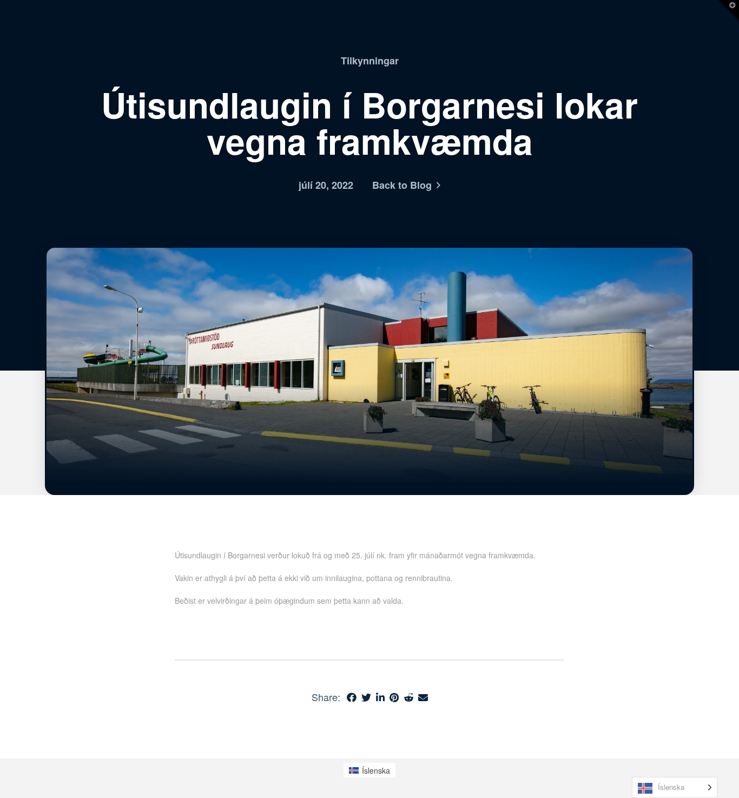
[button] (728, 10)
